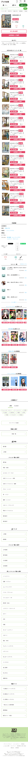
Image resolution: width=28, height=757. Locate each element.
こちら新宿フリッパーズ (13, 365)
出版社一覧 (15, 11)
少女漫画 (5, 560)
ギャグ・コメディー (8, 629)
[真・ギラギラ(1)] (19, 314)
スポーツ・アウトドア (8, 505)
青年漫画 (9, 237)
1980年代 (12, 412)
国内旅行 (5, 516)
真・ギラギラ (20, 320)
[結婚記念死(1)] (5, 314)
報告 (26, 270)
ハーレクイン (18, 410)
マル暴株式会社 (12, 320)
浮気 (24, 412)
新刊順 (4, 446)
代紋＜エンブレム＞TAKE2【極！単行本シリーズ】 (14, 342)
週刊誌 (4, 462)
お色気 (5, 412)
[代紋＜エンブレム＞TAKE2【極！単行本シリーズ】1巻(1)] (14, 336)
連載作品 (5, 678)
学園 (4, 624)
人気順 (4, 451)
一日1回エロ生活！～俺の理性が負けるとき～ (6, 342)
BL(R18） (5, 672)
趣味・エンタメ (7, 499)
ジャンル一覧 (3, 11)
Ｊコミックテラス (10, 230)
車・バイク (5, 494)
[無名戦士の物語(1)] (5, 359)
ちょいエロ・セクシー (7, 410)
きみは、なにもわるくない (14, 387)
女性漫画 (5, 565)
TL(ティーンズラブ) (8, 646)
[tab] (5, 5)
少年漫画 (5, 549)
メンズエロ (5, 662)
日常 (4, 619)
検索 (25, 8)
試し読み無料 (14, 31)
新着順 (4, 539)
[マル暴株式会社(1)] (12, 314)
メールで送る (17, 246)
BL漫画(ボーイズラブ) (8, 694)
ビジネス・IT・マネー (8, 473)
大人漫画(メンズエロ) (8, 699)
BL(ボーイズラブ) (7, 656)
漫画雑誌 (20, 11)
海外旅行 (5, 521)
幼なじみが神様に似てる (6, 387)
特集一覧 (14, 433)
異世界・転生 (6, 603)
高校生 (21, 414)
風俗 (7, 414)
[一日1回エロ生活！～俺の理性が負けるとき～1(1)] (6, 336)
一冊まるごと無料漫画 (8, 704)
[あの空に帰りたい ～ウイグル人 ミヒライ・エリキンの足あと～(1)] (23, 381)
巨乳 (25, 410)
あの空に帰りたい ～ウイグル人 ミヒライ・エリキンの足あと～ (23, 387)
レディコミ (5, 651)
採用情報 (17, 747)
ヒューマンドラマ (16, 237)
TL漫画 (25, 11)
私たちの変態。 (22, 342)
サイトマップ (13, 745)
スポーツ (5, 635)
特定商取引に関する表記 (21, 745)
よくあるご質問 (6, 745)
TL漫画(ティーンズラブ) (9, 688)
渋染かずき (7, 228)
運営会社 (12, 747)
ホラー (4, 613)
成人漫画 (5, 667)
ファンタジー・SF (7, 597)
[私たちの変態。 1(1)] (22, 336)
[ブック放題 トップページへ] (5, 1)
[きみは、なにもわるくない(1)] (14, 381)
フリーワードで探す (14, 422)
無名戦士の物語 (5, 365)
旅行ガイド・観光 (7, 715)
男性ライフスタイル (8, 510)
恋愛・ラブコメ (7, 581)
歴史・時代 (5, 640)
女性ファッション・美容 (9, 478)
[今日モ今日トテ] (6, 15)
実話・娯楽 (5, 467)
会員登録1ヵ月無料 (14, 35)
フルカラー (13, 414)
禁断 (18, 412)
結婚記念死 (5, 320)
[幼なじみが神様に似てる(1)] (6, 381)
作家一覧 (9, 11)
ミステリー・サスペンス (12, 239)
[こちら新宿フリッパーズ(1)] (13, 359)
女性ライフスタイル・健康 (9, 483)
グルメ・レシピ (7, 489)
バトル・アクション (8, 592)
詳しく (21, 60)
